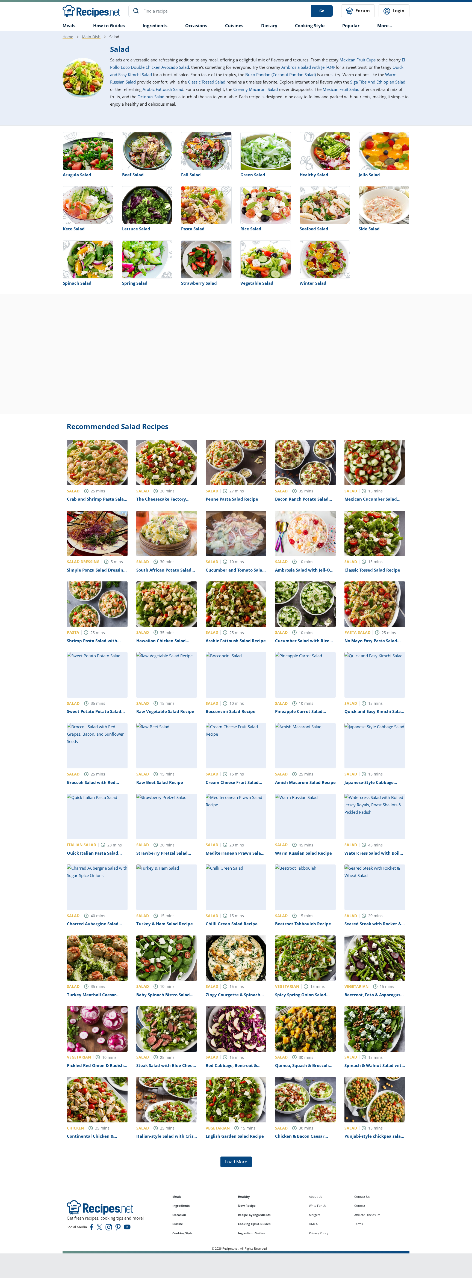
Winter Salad (313, 283)
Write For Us (317, 1205)
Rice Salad (250, 228)
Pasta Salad (193, 228)
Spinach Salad (77, 283)
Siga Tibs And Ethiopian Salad (377, 82)
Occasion (179, 1215)
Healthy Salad (314, 174)
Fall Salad (191, 174)
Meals (176, 1196)
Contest (359, 1205)
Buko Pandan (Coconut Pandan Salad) (280, 74)
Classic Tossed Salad (206, 82)
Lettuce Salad (136, 228)
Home (68, 36)
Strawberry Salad (199, 283)
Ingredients (155, 26)
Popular (350, 26)
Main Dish (91, 36)
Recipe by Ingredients (254, 1215)
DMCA (313, 1224)
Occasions (196, 26)
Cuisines (234, 26)
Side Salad (369, 228)
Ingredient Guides (251, 1233)
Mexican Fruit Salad (341, 89)
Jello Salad (369, 174)
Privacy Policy (318, 1233)
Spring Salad (135, 283)
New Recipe (247, 1205)
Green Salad (252, 174)
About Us (315, 1196)
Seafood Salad (314, 228)
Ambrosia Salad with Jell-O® (308, 67)
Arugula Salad (77, 174)
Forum (362, 11)
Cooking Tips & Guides (254, 1224)
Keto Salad (74, 228)
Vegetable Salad (256, 283)
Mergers (314, 1215)
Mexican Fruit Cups (358, 60)
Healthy (244, 1196)
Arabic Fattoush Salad (163, 89)
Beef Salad (133, 174)
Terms (358, 1224)
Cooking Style (182, 1233)
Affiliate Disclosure (367, 1215)
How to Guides (109, 26)
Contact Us (362, 1196)
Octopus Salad (150, 96)
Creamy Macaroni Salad (255, 89)
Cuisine (177, 1224)
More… (384, 26)
